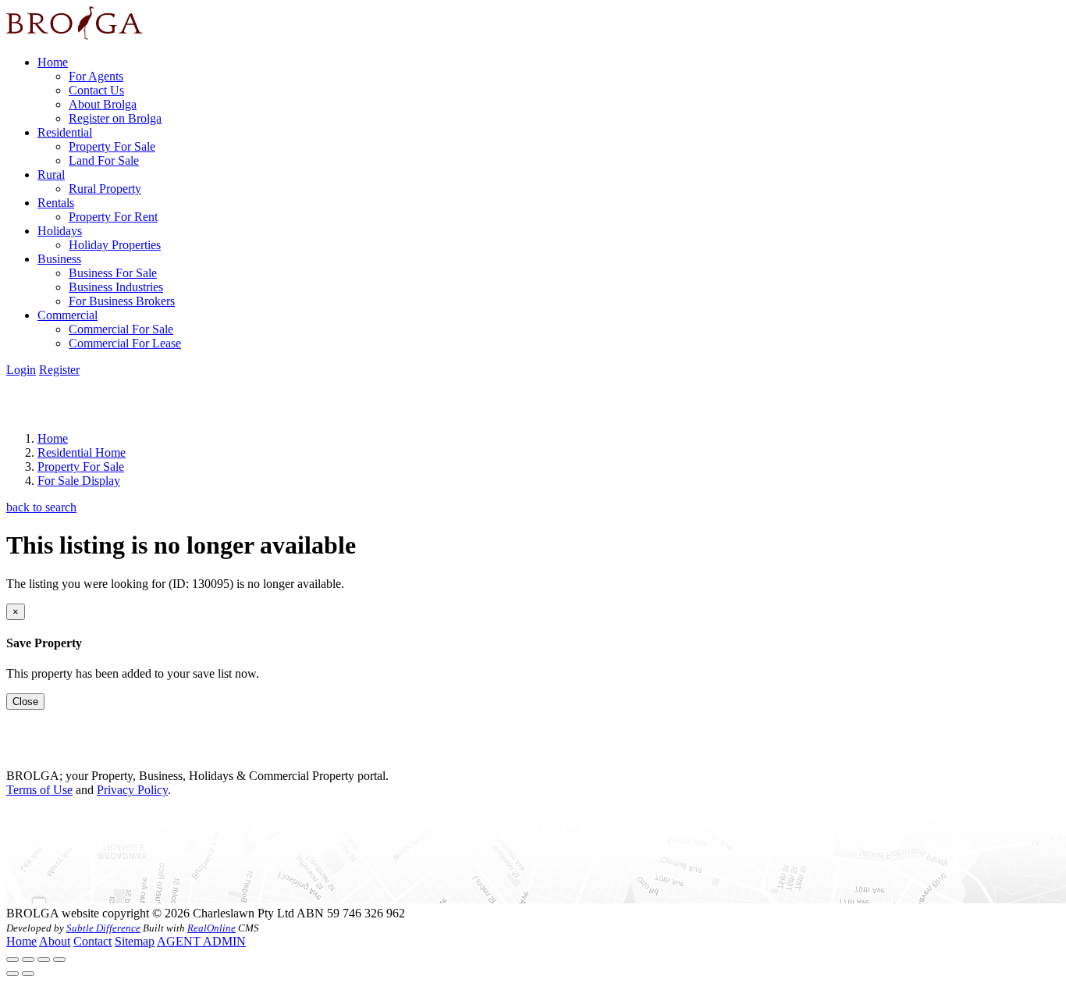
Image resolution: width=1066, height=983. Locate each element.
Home (52, 62)
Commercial (67, 315)
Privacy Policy (132, 789)
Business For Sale (113, 273)
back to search (41, 507)
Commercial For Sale (121, 329)
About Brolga (103, 104)
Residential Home (81, 452)
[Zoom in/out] (59, 959)
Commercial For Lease (125, 343)
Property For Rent (113, 216)
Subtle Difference (103, 928)
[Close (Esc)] (12, 959)
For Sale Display (78, 480)
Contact (92, 941)
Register (59, 369)
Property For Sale (112, 146)
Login (21, 369)
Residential (64, 132)
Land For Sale (104, 160)
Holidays (59, 230)
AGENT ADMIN (201, 941)
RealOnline (211, 928)
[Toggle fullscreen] (43, 959)
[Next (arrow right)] (28, 973)
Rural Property (105, 188)
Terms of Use (39, 789)
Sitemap (135, 941)
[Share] (28, 959)
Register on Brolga (115, 118)
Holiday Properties (115, 244)
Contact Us (96, 90)
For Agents (96, 76)
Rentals (55, 202)
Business (59, 258)
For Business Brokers (122, 301)
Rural (51, 174)
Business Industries (116, 287)
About (54, 941)
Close (25, 701)
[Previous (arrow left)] (12, 973)
